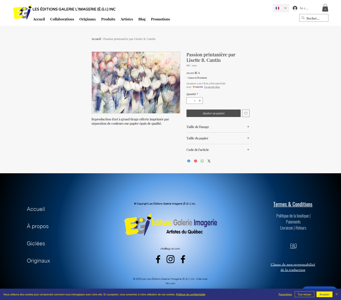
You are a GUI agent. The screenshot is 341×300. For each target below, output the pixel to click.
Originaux (38, 260)
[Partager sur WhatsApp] (202, 161)
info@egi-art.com (170, 248)
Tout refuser (304, 294)
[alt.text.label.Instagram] (170, 259)
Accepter (324, 294)
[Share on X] (209, 161)
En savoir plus (212, 87)
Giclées (36, 243)
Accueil (96, 39)
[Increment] (200, 100)
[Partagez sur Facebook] (189, 161)
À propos (38, 226)
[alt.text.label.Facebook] (158, 259)
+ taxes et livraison (196, 77)
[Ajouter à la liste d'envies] (246, 113)
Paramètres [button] (285, 294)
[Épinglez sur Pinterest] (195, 161)
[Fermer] (337, 294)
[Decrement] (189, 100)
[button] (325, 8)
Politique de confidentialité (190, 294)
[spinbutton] (194, 100)
